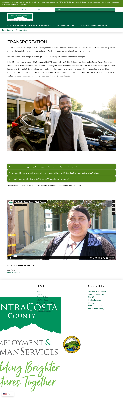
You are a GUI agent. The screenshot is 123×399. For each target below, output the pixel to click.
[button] (17, 25)
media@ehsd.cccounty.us (19, 5)
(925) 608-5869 (13, 272)
